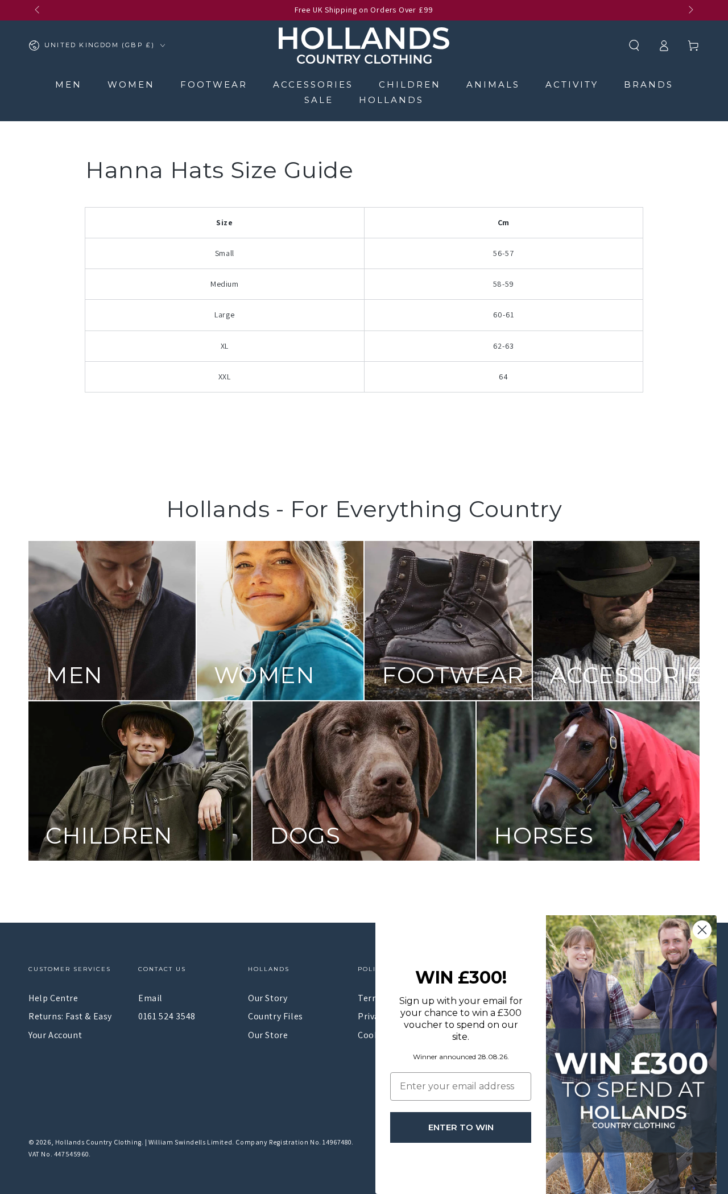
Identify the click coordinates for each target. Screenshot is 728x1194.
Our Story (267, 998)
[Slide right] (690, 10)
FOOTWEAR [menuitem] (213, 84)
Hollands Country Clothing (98, 1142)
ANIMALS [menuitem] (493, 84)
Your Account (55, 1035)
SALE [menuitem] (318, 99)
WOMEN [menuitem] (131, 84)
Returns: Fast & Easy (70, 1016)
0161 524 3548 (167, 1016)
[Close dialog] (702, 930)
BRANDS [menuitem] (648, 84)
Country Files (275, 1016)
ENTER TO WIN (461, 1127)
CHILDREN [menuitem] (410, 84)
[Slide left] (38, 10)
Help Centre (53, 998)
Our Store (268, 1035)
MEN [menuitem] (68, 84)
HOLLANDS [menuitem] (391, 99)
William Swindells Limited (190, 1142)
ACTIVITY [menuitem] (571, 84)
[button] (634, 45)
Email (150, 998)
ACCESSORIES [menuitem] (313, 84)
